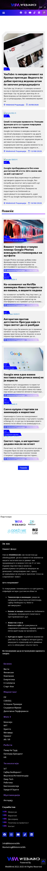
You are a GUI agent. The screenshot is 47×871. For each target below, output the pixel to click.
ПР (5, 697)
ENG (40, 7)
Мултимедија (12, 795)
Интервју (8, 800)
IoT (5, 69)
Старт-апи (9, 686)
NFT (5, 725)
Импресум (12, 812)
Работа (8, 745)
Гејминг (7, 736)
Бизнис (8, 663)
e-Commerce (9, 683)
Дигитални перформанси (16, 711)
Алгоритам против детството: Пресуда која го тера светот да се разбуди (22, 321)
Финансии (9, 672)
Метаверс (8, 732)
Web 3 (7, 716)
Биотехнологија (11, 786)
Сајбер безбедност (12, 772)
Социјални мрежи (11, 434)
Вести (6, 278)
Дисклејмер (13, 819)
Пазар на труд (10, 750)
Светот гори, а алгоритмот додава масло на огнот (22, 442)
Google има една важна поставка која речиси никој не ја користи (24, 377)
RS (45, 7)
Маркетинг (10, 691)
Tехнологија (9, 368)
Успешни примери (13, 704)
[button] (4, 13)
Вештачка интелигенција (14, 240)
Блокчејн (8, 722)
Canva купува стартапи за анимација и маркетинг (21, 410)
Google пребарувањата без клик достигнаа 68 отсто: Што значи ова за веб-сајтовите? (23, 171)
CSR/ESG (7, 700)
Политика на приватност (18, 823)
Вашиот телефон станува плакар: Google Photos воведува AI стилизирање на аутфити (23, 251)
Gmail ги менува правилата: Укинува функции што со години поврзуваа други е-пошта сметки (23, 124)
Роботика (8, 782)
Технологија (11, 763)
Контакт (11, 826)
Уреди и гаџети (11, 789)
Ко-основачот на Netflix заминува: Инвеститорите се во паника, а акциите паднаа (23, 287)
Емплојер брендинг (13, 753)
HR (5, 757)
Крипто (7, 729)
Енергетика (9, 679)
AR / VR (7, 739)
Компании (9, 676)
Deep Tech (8, 779)
